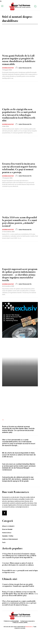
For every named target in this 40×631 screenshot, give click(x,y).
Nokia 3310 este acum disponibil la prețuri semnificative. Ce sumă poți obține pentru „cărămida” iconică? (19, 221)
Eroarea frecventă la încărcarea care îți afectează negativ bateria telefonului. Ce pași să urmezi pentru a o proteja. (19, 168)
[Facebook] (4, 513)
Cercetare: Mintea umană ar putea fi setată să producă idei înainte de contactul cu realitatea (18, 564)
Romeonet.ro (29, 626)
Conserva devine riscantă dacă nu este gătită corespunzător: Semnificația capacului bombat (20, 397)
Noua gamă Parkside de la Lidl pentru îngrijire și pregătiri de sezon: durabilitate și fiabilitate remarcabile (18, 60)
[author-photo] (16, 68)
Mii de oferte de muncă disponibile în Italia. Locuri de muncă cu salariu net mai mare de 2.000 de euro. (19, 455)
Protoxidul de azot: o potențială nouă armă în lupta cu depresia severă (20, 571)
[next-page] (3, 419)
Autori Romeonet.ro (25, 68)
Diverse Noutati (8, 68)
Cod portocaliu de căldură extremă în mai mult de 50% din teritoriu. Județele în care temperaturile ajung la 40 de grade (18, 479)
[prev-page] (2, 419)
